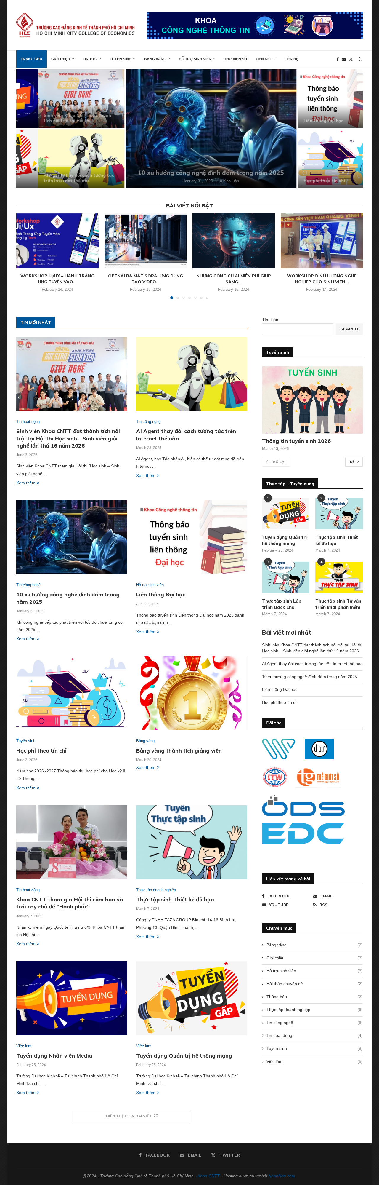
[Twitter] (351, 59)
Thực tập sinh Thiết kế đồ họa (175, 899)
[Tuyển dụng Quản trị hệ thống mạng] (191, 998)
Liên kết (264, 59)
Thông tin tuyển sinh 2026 (296, 440)
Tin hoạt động (314, 1035)
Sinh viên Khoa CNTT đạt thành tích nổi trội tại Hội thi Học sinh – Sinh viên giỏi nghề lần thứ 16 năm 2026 (68, 438)
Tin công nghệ (314, 1022)
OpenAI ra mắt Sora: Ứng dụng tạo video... (145, 279)
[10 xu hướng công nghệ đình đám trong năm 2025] (189, 128)
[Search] (360, 59)
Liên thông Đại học (302, 120)
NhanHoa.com (281, 1175)
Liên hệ (291, 59)
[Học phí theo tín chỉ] (319, 158)
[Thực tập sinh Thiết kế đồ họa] (191, 842)
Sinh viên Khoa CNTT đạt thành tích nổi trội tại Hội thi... (56, 118)
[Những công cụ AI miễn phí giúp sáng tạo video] (233, 240)
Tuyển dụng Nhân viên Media (54, 1055)
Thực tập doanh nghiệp (314, 1009)
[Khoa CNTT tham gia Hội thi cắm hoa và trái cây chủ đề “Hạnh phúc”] (71, 842)
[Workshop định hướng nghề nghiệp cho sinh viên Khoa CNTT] (322, 240)
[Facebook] (337, 59)
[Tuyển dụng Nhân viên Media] (71, 998)
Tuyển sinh (120, 59)
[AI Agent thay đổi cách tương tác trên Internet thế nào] (59, 158)
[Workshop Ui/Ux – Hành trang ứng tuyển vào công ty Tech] (57, 240)
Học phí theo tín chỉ (303, 180)
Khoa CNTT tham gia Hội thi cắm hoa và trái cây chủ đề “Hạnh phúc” (69, 903)
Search (349, 329)
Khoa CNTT (208, 1175)
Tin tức (90, 59)
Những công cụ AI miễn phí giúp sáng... (233, 279)
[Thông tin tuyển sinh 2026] (312, 400)
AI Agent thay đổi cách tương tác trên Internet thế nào (57, 178)
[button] (27, 128)
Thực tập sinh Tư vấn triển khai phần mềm (338, 604)
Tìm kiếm (271, 319)
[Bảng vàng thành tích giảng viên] (191, 693)
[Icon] (285, 577)
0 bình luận (208, 181)
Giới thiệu (60, 59)
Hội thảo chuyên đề (314, 983)
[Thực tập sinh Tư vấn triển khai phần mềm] (339, 577)
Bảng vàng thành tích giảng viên (179, 750)
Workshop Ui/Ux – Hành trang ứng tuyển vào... (57, 279)
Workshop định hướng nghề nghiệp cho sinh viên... (321, 279)
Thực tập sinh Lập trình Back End (281, 604)
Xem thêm (26, 482)
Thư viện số (235, 59)
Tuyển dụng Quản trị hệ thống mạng (184, 1055)
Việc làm (314, 1061)
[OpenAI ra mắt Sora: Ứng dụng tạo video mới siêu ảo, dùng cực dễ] (146, 240)
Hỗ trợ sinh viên (195, 59)
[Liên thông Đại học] (319, 98)
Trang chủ (31, 59)
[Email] (344, 59)
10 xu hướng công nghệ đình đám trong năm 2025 (190, 172)
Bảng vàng (155, 59)
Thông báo (314, 996)
